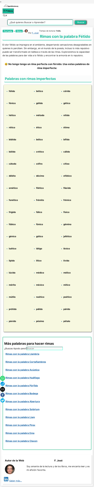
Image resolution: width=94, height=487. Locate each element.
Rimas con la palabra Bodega (22, 393)
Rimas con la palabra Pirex (20, 425)
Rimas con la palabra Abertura (23, 401)
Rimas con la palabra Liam (20, 417)
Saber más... (15, 480)
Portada (8, 31)
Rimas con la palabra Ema (20, 433)
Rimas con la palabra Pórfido (22, 385)
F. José (35, 33)
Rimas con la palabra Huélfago (23, 377)
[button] (5, 16)
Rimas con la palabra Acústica (22, 369)
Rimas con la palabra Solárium (23, 409)
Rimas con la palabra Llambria (22, 354)
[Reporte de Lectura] (11, 6)
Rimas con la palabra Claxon (21, 441)
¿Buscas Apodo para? (15, 348)
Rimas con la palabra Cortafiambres (26, 361)
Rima (19, 31)
